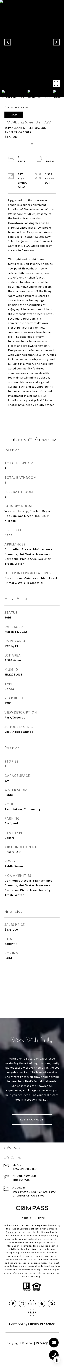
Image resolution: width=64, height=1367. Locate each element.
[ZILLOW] (51, 1303)
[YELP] (41, 1303)
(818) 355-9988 (21, 1179)
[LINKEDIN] (32, 1303)
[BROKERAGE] (32, 1312)
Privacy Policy (47, 1343)
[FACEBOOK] (12, 1303)
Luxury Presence (41, 1324)
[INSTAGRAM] (22, 1303)
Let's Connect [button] (32, 1119)
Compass (11, 1232)
